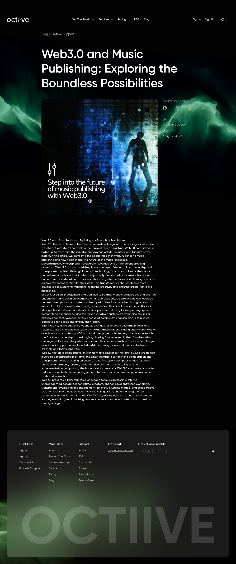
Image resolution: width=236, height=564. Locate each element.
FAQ (137, 19)
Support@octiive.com (120, 450)
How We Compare (30, 468)
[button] (83, 19)
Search (83, 450)
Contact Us (85, 462)
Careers (83, 468)
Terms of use (86, 480)
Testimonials (26, 462)
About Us (54, 450)
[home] (18, 19)
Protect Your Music (59, 456)
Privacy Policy (86, 474)
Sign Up (210, 19)
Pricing (52, 474)
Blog (146, 19)
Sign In (197, 19)
